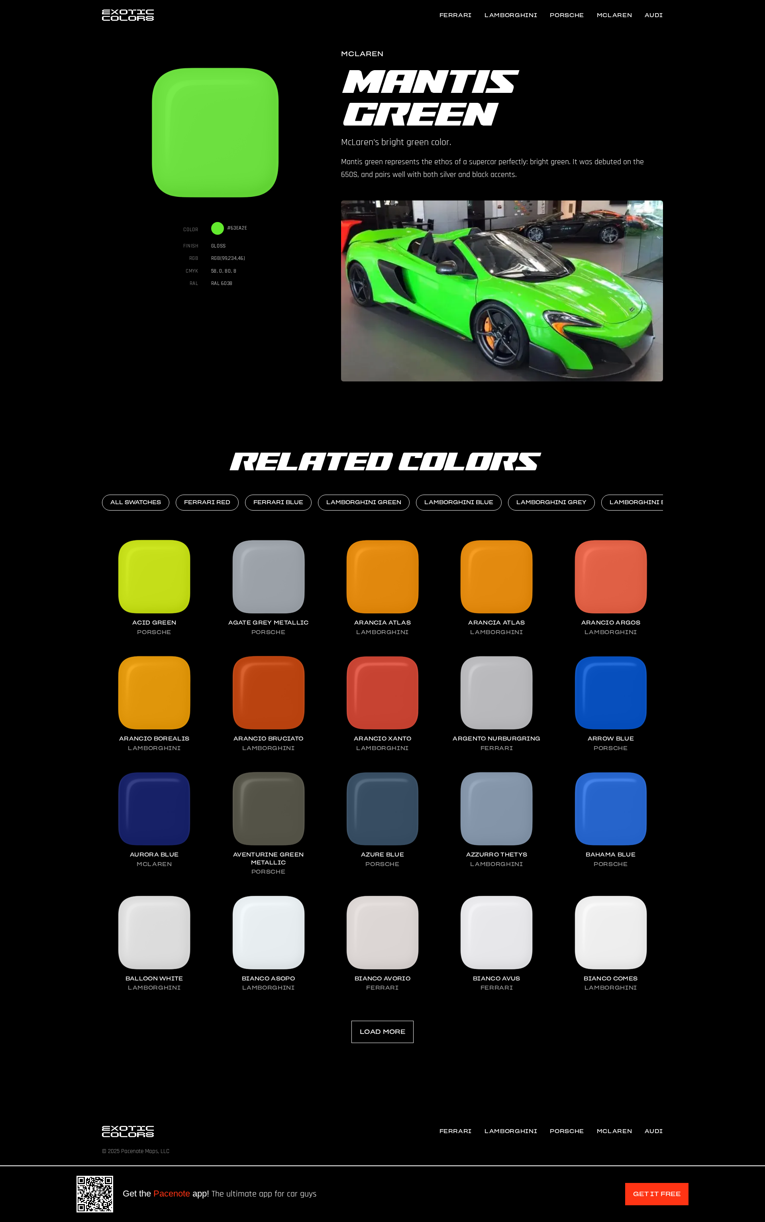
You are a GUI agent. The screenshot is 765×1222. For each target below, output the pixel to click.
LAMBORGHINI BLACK (647, 502)
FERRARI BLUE (278, 502)
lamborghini (510, 15)
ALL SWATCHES (135, 502)
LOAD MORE (382, 1031)
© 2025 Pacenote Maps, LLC (135, 1151)
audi (654, 15)
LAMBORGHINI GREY (551, 502)
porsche (567, 15)
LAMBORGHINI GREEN (363, 502)
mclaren (614, 15)
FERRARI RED (207, 502)
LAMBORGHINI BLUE (458, 502)
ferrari (455, 15)
